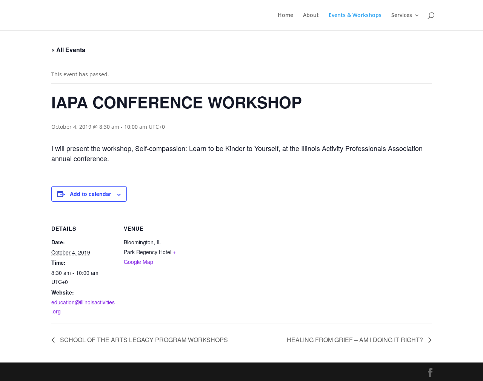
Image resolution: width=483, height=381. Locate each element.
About (311, 15)
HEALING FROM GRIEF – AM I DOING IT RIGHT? (356, 339)
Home (285, 15)
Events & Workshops (355, 15)
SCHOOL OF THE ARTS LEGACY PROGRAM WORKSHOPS (143, 339)
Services (401, 15)
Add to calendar (90, 193)
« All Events (68, 49)
